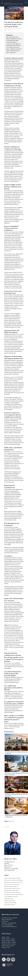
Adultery (10, 878)
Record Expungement (8, 896)
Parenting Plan (7, 894)
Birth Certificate (7, 880)
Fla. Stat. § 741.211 (12, 101)
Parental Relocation (16, 892)
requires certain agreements (14, 274)
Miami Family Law (9, 28)
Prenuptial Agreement (19, 894)
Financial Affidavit (8, 888)
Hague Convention (16, 888)
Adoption (6, 878)
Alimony (14, 878)
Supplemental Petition (8, 898)
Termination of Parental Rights (10, 902)
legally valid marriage (9, 98)
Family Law (11, 821)
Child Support (20, 880)
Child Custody (14, 880)
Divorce (21, 882)
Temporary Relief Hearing (9, 900)
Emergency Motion (16, 884)
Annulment (18, 878)
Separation (15, 896)
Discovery (17, 882)
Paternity (12, 894)
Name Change (15, 890)
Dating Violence (7, 882)
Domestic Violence (8, 884)
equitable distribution (14, 135)
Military (10, 890)
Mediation (6, 890)
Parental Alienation (8, 892)
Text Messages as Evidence (9, 904)
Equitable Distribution (8, 886)
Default (12, 882)
